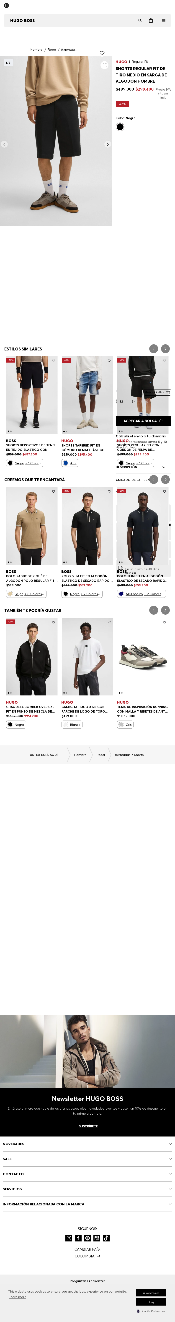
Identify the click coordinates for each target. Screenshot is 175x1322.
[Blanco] (66, 724)
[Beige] (10, 594)
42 (123, 711)
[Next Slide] (165, 348)
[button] (151, 1311)
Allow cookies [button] (151, 1293)
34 (80, 449)
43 (135, 711)
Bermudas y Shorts (70, 50)
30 (67, 449)
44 (149, 711)
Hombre (37, 50)
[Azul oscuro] (121, 594)
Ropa (52, 50)
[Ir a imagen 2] (11, 431)
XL (45, 450)
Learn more (17, 1297)
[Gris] (121, 724)
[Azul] (66, 463)
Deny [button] (151, 1302)
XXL (12, 458)
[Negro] (120, 126)
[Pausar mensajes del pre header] (7, 4)
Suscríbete (88, 1126)
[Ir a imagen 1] (8, 431)
